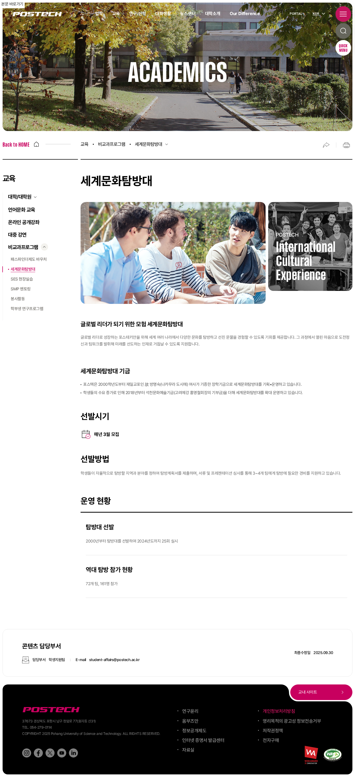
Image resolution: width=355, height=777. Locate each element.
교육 (116, 13)
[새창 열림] (26, 753)
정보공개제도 (194, 730)
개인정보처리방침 (279, 711)
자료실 (188, 750)
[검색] (343, 31)
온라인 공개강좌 (23, 222)
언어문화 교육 (21, 210)
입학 (99, 13)
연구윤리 (190, 711)
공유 (326, 145)
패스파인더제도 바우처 (29, 259)
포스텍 (37, 14)
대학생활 (163, 13)
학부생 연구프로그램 (27, 308)
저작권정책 (273, 730)
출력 (346, 145)
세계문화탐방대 (23, 269)
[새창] (332, 755)
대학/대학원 (19, 197)
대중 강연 (17, 235)
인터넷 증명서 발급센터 (203, 740)
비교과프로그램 (23, 247)
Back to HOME (16, 145)
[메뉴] (343, 14)
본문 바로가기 (12, 4)
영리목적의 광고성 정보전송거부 (292, 721)
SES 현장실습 (22, 279)
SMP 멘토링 (21, 288)
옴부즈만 (190, 721)
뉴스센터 (187, 13)
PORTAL (296, 14)
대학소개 (212, 13)
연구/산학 (137, 13)
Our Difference (245, 13)
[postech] (52, 709)
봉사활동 (18, 298)
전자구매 (271, 740)
